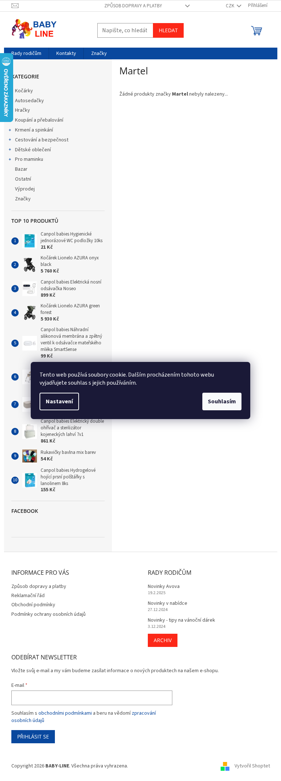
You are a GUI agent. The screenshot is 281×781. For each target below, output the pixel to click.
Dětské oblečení (33, 149)
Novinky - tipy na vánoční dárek (181, 620)
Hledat (168, 30)
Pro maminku (29, 159)
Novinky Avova (164, 586)
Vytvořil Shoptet (252, 766)
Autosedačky (29, 100)
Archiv (163, 640)
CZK (230, 6)
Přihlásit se (33, 736)
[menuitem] (26, 53)
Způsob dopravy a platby (133, 6)
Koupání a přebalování (39, 120)
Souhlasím (222, 401)
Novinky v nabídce (167, 603)
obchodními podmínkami (65, 713)
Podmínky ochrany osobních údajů (48, 614)
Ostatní (23, 179)
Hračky (22, 110)
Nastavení (59, 401)
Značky (23, 199)
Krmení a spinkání (34, 130)
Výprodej (25, 189)
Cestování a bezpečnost (41, 140)
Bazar (21, 169)
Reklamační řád (28, 595)
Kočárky (24, 91)
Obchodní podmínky (33, 604)
